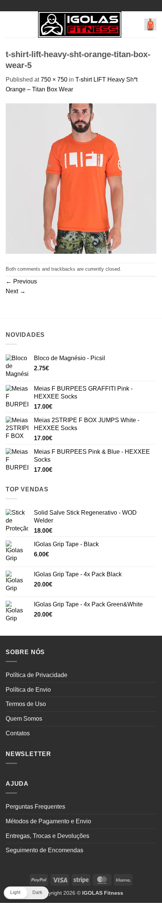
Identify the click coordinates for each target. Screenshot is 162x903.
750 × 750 (54, 79)
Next (16, 291)
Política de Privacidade (36, 675)
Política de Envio (28, 689)
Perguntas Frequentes (35, 806)
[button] (10, 24)
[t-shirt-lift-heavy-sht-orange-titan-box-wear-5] (81, 178)
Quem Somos (24, 718)
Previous (21, 281)
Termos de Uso (26, 704)
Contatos (18, 733)
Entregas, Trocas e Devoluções (47, 836)
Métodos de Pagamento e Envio (48, 821)
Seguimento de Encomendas (44, 850)
